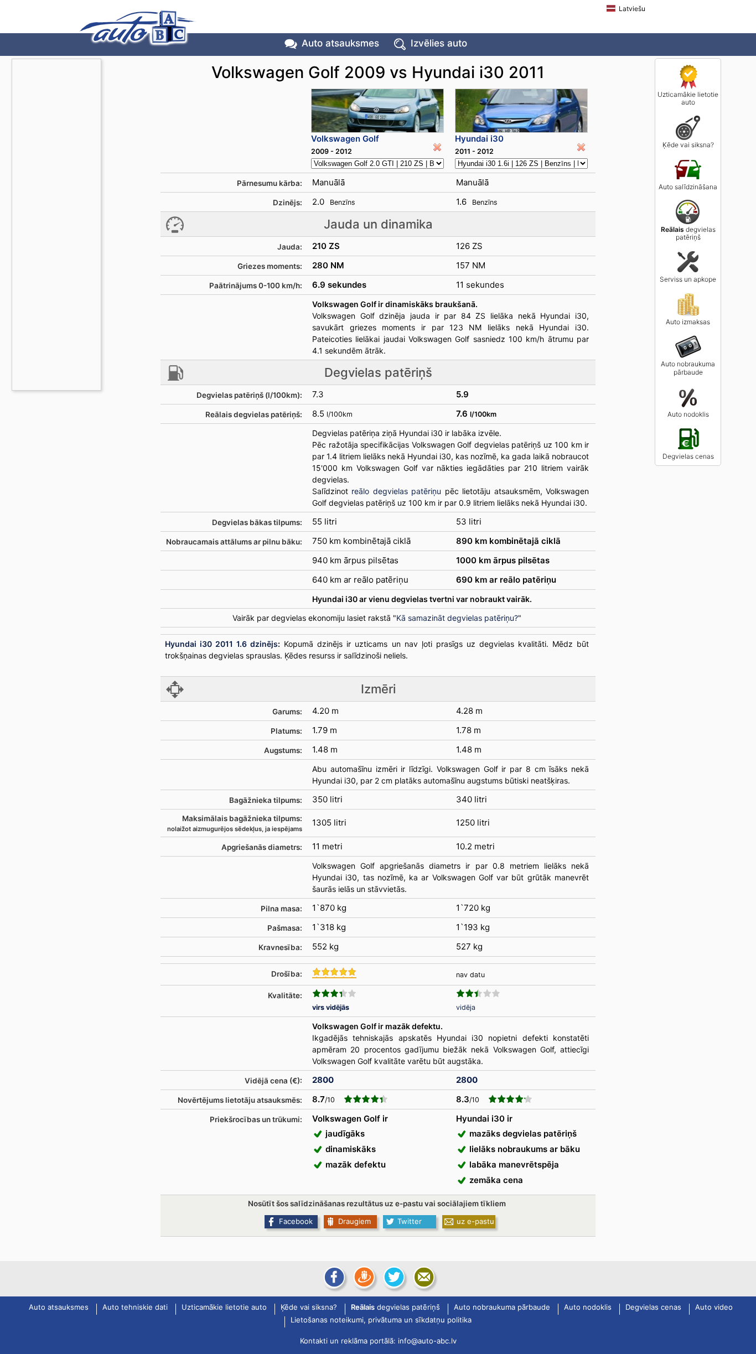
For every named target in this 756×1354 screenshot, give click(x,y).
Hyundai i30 (479, 138)
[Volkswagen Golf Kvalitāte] (334, 993)
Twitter (409, 1221)
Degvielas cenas (688, 456)
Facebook (296, 1221)
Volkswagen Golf (345, 138)
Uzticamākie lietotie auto (687, 98)
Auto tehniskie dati (135, 1307)
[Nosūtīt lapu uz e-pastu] (422, 1277)
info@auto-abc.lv (427, 1340)
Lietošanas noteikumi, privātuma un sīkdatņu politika (381, 1320)
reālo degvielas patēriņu (396, 491)
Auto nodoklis (688, 414)
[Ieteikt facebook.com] (333, 1277)
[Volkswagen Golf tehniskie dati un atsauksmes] (377, 111)
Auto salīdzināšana (688, 187)
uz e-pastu (475, 1221)
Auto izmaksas (688, 322)
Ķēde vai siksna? (688, 145)
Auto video (714, 1307)
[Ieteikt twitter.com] (393, 1277)
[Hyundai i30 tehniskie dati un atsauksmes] (521, 111)
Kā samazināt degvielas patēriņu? (457, 617)
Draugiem (354, 1221)
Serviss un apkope (688, 279)
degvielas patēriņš (688, 233)
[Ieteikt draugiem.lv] (363, 1277)
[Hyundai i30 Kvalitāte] (478, 993)
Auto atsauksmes (340, 43)
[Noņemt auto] (437, 147)
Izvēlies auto (439, 43)
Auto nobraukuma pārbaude (688, 368)
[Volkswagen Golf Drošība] (334, 972)
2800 (323, 1080)
